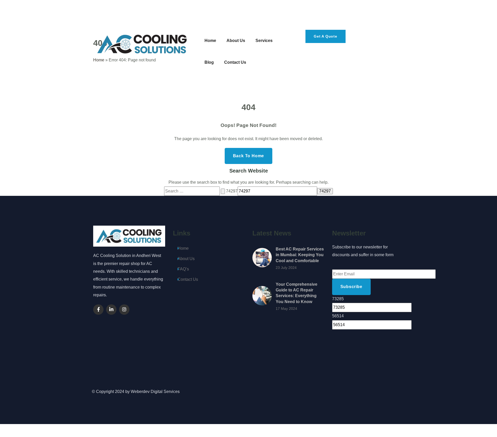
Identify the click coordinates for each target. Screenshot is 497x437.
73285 (338, 299)
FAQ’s (183, 269)
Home (183, 248)
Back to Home (248, 156)
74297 (232, 191)
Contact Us (188, 279)
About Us (186, 258)
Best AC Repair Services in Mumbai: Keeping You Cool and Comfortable (300, 255)
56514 (338, 316)
